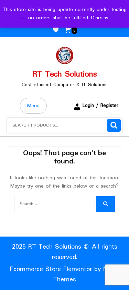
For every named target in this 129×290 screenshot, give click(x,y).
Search (114, 125)
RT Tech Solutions (64, 74)
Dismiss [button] (99, 18)
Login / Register (100, 105)
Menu (33, 106)
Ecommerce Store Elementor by (64, 274)
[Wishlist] (58, 30)
